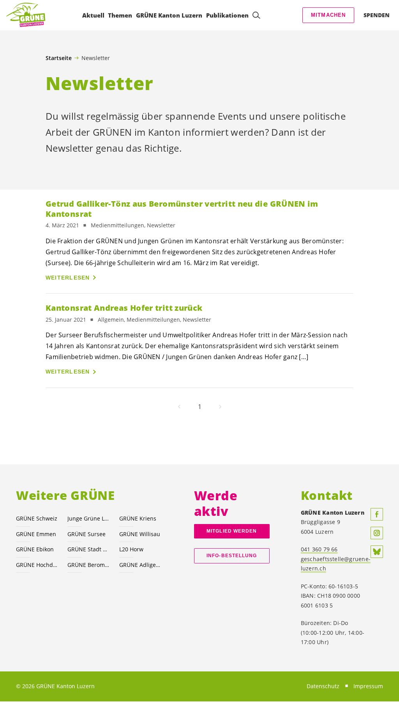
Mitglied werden (232, 531)
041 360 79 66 (319, 549)
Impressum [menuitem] (368, 686)
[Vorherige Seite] (179, 407)
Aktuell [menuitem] (93, 15)
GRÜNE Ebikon (35, 549)
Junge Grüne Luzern (88, 518)
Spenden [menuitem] (377, 15)
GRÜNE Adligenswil (140, 564)
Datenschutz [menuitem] (323, 686)
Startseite (59, 58)
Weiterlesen (68, 277)
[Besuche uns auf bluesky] (377, 551)
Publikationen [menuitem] (227, 15)
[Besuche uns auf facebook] (377, 514)
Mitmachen (328, 15)
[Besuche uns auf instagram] (377, 533)
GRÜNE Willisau (139, 534)
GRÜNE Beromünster (88, 564)
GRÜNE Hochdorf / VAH (37, 564)
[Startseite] (25, 15)
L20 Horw (131, 549)
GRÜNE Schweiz (36, 518)
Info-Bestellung (232, 555)
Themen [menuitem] (120, 15)
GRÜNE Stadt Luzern (88, 549)
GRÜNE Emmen (36, 534)
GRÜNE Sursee (86, 534)
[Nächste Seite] (220, 407)
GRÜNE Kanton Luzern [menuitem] (169, 15)
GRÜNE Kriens (137, 518)
